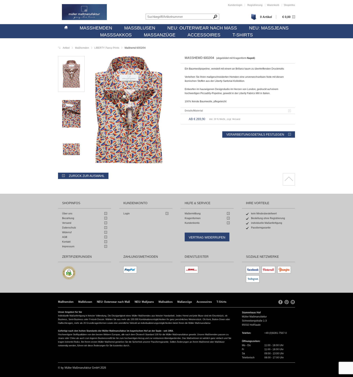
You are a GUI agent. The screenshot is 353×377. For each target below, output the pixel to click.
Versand (66, 223)
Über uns (67, 213)
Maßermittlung (193, 213)
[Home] (66, 26)
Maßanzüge (159, 34)
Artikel (66, 47)
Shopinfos (289, 5)
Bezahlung (68, 218)
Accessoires (204, 34)
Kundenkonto (192, 223)
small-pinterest (286, 302)
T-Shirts (242, 34)
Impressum (68, 246)
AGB (64, 237)
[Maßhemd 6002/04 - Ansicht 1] (128, 110)
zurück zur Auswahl (86, 176)
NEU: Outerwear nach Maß (202, 27)
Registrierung (255, 5)
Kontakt (66, 241)
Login (126, 213)
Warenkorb (273, 5)
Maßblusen (139, 27)
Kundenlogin (235, 5)
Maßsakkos (116, 34)
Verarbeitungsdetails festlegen (255, 134)
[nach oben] (289, 179)
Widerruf (66, 232)
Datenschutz (69, 227)
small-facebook (280, 302)
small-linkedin (292, 302)
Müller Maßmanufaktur (84, 12)
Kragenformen (193, 218)
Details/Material (194, 110)
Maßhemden (96, 27)
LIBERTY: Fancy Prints (106, 47)
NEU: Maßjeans (269, 27)
